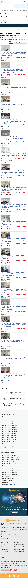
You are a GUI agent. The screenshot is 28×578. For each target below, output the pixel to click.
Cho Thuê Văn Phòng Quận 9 (9, 431)
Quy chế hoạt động (19, 544)
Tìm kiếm (14, 25)
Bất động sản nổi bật (7, 452)
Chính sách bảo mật (19, 546)
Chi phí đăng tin (4, 549)
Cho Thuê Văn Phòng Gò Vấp (9, 439)
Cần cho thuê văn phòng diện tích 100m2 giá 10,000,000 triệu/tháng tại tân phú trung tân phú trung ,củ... (13, 70)
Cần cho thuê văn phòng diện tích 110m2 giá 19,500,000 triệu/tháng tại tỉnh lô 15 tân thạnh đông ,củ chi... (14, 104)
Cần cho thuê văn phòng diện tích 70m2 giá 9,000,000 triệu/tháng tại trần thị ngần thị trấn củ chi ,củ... (14, 257)
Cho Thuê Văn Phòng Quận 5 (9, 423)
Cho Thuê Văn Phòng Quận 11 (9, 435)
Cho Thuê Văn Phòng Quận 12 (9, 437)
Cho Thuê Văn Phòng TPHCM (10, 412)
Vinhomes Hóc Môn (5, 554)
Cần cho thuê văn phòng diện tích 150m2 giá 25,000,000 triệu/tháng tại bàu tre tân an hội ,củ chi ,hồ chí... (13, 121)
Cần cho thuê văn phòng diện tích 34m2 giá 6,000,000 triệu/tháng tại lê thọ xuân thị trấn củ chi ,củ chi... (14, 358)
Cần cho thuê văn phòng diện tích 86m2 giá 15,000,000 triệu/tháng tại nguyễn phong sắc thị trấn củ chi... (14, 308)
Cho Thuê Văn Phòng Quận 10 (9, 433)
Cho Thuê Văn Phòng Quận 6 (9, 425)
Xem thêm (4, 448)
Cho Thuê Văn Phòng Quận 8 (9, 429)
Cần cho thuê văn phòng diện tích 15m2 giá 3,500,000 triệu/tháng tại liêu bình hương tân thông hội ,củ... (14, 223)
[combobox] (14, 16)
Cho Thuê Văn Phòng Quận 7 (9, 427)
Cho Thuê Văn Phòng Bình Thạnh (10, 442)
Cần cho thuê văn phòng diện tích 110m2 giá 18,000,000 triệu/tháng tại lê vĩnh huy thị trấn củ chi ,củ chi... (14, 341)
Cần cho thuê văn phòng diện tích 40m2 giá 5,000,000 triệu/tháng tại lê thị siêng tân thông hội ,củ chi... (14, 375)
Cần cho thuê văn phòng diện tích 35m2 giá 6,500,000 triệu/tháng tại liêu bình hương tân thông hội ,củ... (14, 53)
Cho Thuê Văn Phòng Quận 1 (9, 414)
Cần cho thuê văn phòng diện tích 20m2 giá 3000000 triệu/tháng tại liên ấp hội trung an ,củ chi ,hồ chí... (14, 324)
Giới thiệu (24, 39)
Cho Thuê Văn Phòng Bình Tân (9, 446)
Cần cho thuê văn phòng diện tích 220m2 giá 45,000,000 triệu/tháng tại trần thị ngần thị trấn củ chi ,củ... (14, 87)
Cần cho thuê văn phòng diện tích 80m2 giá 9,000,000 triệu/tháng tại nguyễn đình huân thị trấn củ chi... (14, 206)
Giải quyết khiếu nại (19, 551)
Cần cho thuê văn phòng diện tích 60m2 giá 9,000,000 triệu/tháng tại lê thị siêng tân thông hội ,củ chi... (14, 172)
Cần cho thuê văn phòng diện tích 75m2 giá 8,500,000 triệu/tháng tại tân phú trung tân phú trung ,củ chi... (14, 240)
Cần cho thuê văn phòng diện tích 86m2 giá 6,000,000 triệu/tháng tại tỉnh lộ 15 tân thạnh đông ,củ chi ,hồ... (14, 274)
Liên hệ (2, 546)
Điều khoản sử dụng (19, 549)
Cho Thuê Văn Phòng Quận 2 (9, 417)
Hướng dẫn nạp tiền (5, 551)
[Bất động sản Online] (6, 2)
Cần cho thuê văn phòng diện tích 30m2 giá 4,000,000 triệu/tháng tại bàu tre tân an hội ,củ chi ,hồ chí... (14, 291)
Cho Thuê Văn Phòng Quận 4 (9, 421)
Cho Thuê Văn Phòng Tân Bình (9, 444)
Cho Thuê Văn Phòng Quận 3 (9, 419)
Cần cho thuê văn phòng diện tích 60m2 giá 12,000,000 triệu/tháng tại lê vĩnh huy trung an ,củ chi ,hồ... (14, 155)
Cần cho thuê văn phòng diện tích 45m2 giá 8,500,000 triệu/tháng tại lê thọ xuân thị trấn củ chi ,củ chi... (14, 189)
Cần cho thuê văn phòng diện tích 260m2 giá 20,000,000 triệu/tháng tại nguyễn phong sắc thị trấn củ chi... (13, 138)
